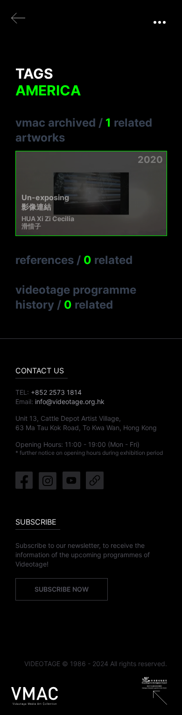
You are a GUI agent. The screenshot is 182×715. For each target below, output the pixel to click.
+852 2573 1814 (56, 392)
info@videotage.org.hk (70, 401)
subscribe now (62, 589)
